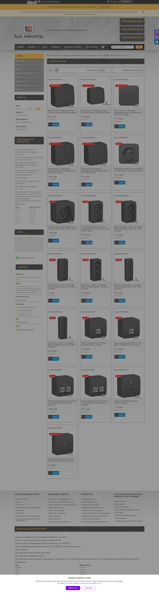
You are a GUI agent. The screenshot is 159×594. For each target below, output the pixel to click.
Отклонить (89, 588)
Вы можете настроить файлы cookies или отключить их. (79, 583)
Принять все (73, 588)
